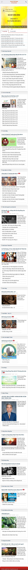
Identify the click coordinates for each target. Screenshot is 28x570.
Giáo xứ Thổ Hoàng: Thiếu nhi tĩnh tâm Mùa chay (13, 268)
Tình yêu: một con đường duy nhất (10, 227)
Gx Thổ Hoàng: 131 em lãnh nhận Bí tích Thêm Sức (14, 249)
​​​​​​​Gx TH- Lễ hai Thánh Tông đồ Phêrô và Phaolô (12, 78)
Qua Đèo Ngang (5, 362)
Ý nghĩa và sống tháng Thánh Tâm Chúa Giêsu (13, 434)
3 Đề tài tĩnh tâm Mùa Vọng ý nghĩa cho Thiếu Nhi (13, 274)
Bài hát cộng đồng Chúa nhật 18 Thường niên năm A (12, 43)
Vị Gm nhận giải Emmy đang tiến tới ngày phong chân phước (14, 150)
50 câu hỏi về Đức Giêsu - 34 (8, 291)
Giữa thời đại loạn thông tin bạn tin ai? (9, 47)
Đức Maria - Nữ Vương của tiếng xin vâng (11, 225)
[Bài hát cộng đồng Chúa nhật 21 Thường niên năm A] (14, 17)
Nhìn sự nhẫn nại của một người (9, 454)
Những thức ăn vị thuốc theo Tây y (10, 534)
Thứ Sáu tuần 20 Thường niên (8, 197)
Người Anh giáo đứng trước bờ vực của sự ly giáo (13, 164)
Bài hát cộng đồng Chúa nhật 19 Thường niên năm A (12, 41)
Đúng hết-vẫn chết (6, 329)
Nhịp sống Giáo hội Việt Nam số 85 (10, 112)
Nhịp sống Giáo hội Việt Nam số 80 (10, 123)
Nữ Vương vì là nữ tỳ (5, 36)
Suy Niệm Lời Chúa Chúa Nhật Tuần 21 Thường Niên (13, 186)
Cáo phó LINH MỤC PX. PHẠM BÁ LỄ (10, 422)
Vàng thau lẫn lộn (6, 305)
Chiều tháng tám (6, 359)
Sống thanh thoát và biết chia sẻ (9, 233)
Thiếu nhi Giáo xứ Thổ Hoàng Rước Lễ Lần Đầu (12, 266)
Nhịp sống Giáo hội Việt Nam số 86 (10, 110)
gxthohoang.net (14, 569)
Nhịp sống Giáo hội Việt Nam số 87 (10, 96)
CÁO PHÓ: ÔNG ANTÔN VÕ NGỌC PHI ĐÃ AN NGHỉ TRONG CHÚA (13, 425)
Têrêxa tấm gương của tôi (8, 276)
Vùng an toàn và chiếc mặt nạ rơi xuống (11, 561)
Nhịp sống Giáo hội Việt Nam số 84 (10, 114)
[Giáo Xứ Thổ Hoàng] (14, 2)
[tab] (4, 31)
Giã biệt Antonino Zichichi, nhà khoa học (11, 152)
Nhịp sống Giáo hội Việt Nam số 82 (10, 119)
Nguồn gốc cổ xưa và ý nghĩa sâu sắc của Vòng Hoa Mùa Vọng (13, 161)
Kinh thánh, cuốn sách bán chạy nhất (10, 156)
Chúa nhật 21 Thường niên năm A (10, 173)
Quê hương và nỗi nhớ (7, 340)
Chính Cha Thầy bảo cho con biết (9, 191)
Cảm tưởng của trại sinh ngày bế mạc (10, 280)
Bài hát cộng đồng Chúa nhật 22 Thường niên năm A (12, 34)
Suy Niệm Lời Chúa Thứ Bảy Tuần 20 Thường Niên (13, 195)
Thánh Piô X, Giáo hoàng (7, 504)
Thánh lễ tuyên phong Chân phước (9, 125)
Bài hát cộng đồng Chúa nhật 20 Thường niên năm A (12, 40)
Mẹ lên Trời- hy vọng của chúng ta (9, 239)
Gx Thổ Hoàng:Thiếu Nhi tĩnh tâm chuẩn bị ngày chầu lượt (14, 271)
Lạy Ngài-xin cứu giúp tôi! (8, 237)
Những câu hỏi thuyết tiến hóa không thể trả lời (12, 147)
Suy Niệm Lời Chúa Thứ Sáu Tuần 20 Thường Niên (13, 199)
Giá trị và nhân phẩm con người (9, 231)
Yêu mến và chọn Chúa (7, 235)
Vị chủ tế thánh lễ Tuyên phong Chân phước (12, 134)
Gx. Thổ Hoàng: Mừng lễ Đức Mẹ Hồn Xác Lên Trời (14, 54)
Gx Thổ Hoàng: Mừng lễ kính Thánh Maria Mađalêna (13, 74)
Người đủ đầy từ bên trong (8, 478)
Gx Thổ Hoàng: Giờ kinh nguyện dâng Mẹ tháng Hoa (13, 86)
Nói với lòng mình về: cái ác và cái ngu (11, 463)
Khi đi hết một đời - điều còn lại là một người (13, 544)
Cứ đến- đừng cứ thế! (7, 331)
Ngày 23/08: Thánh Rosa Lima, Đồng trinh (12, 489)
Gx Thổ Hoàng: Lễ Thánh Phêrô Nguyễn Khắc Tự (13, 76)
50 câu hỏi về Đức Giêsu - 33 (8, 307)
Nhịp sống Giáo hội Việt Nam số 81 (10, 121)
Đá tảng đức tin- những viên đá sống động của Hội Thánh (13, 45)
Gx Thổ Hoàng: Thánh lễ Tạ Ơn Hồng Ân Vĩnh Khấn (13, 82)
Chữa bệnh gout (5, 513)
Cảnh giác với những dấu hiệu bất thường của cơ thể (14, 532)
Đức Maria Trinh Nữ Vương (8, 502)
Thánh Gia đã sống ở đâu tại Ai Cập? (10, 158)
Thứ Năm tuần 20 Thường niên (9, 201)
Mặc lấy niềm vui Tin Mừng (8, 229)
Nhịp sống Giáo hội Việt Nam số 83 (10, 117)
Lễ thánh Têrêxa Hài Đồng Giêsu (9, 282)
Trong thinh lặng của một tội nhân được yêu (12, 452)
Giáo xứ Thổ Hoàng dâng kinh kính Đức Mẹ (11, 84)
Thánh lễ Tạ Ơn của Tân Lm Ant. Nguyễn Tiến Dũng (13, 80)
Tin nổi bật (4, 31)
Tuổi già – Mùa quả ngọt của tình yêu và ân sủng (13, 558)
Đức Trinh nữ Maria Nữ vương (9, 193)
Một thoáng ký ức (6, 278)
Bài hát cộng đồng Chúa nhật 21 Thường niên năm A (14, 26)
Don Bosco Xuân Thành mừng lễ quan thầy (11, 154)
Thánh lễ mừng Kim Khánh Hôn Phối (10, 72)
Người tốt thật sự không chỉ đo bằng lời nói (12, 480)
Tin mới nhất (13, 31)
